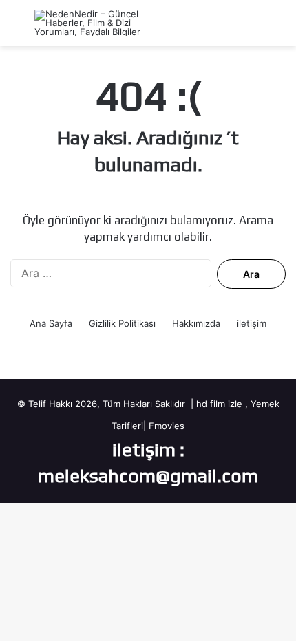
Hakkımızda (196, 323)
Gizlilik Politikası (122, 323)
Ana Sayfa (51, 323)
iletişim (251, 323)
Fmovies (166, 425)
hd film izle (219, 403)
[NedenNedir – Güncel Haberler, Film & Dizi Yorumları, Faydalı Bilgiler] (89, 23)
